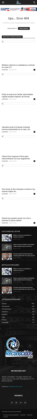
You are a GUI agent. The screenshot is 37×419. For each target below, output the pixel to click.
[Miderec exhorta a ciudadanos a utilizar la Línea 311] (18, 52)
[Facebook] (12, 402)
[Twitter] (25, 402)
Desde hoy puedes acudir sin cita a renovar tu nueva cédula (16, 219)
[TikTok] (20, 402)
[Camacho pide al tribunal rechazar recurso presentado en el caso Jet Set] (18, 114)
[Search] (34, 2)
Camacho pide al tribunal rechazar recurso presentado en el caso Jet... (16, 128)
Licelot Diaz (5, 69)
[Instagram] (16, 402)
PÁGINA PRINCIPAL (23, 28)
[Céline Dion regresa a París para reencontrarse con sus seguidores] (18, 144)
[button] (3, 2)
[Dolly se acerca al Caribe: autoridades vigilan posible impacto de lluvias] (18, 82)
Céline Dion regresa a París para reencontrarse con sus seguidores (16, 157)
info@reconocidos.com (15, 386)
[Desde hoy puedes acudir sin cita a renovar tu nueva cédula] (18, 206)
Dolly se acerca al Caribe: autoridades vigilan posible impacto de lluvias (17, 95)
